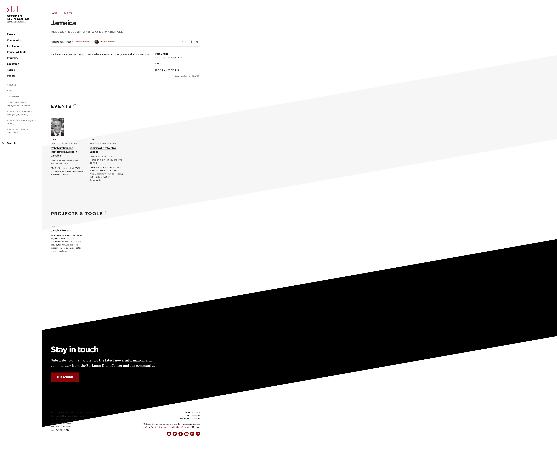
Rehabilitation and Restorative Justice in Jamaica (64, 151)
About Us (11, 85)
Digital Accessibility (189, 418)
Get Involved (13, 97)
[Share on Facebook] (191, 42)
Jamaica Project (60, 230)
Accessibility (193, 415)
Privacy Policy (192, 412)
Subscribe (65, 377)
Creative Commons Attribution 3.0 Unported (172, 427)
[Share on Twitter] (197, 42)
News (9, 91)
